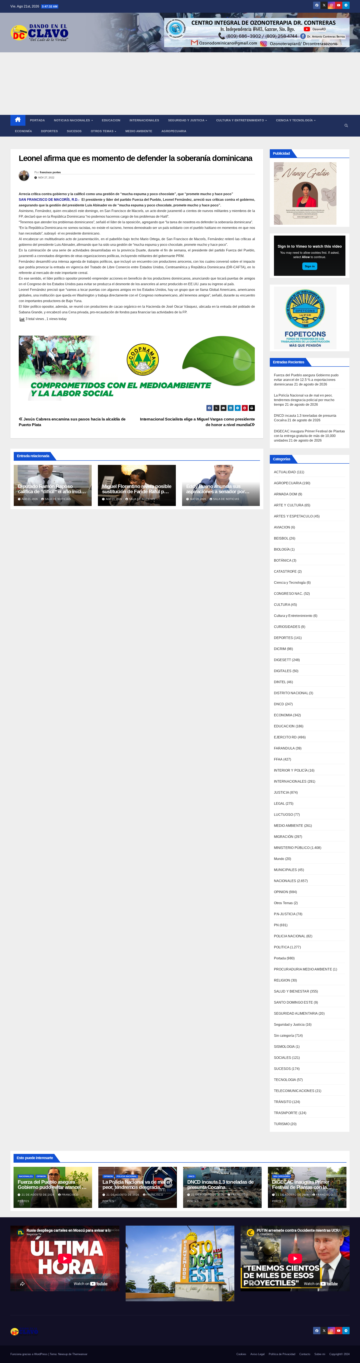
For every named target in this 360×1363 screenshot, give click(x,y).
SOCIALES (282, 1057)
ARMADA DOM (285, 494)
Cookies (241, 1354)
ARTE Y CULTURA (289, 505)
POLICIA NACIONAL (289, 936)
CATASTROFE (285, 571)
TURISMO (282, 1124)
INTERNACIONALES (290, 781)
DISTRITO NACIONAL (291, 693)
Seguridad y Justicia (186, 120)
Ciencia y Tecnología (295, 120)
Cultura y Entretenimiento (240, 120)
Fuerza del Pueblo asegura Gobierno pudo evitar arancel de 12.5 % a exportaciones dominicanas (306, 379)
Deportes (49, 131)
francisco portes (50, 172)
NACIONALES (285, 881)
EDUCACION (111, 120)
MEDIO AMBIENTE (288, 825)
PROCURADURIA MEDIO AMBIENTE (303, 969)
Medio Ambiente (138, 131)
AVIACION (282, 527)
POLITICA (281, 947)
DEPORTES (283, 638)
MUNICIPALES (285, 870)
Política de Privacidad (282, 1354)
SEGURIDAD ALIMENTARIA (296, 1013)
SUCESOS (282, 1069)
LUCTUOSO (283, 814)
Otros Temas (102, 131)
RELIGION (282, 980)
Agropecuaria (173, 131)
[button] (346, 125)
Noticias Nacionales (72, 120)
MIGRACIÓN (284, 836)
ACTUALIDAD (285, 472)
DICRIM (280, 649)
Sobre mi (319, 1354)
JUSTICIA (281, 792)
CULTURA (282, 604)
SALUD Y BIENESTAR (291, 991)
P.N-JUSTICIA (284, 914)
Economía (23, 131)
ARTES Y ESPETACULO (293, 516)
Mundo (279, 859)
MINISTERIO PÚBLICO (292, 848)
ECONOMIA (283, 715)
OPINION (281, 892)
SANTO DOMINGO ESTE (293, 1002)
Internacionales (144, 120)
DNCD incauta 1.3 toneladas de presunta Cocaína (220, 1184)
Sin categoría (284, 1035)
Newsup (63, 1354)
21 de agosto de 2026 (38, 1194)
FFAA (278, 759)
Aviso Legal (257, 1354)
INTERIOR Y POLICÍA (291, 770)
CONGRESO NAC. (288, 593)
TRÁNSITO (282, 1102)
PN (276, 925)
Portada (37, 120)
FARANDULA (284, 748)
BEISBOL (281, 538)
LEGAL (279, 803)
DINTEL (280, 682)
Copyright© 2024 (339, 1354)
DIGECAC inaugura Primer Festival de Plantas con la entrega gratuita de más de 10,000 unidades (309, 435)
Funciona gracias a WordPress (29, 1354)
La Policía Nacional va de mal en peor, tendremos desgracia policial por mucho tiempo (304, 400)
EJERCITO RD (285, 737)
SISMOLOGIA (284, 1046)
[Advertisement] (180, 83)
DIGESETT (282, 660)
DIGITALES (283, 671)
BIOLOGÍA (282, 549)
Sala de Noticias (58, 499)
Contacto (304, 1354)
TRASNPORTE (286, 1113)
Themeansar (79, 1354)
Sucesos (74, 131)
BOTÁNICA (282, 560)
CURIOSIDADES (287, 627)
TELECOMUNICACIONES (294, 1091)
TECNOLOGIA (285, 1080)
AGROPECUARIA (287, 483)
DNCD (279, 704)
